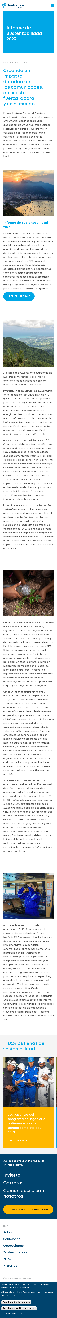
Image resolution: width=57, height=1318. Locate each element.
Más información (8, 1296)
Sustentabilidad (15, 1252)
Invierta (12, 1175)
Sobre (7, 1232)
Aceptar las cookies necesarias (19, 1308)
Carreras (13, 1183)
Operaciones (13, 1245)
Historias (10, 1265)
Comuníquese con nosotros (23, 1194)
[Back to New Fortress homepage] (13, 5)
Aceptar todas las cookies (16, 1302)
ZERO (7, 1259)
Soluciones (11, 1239)
